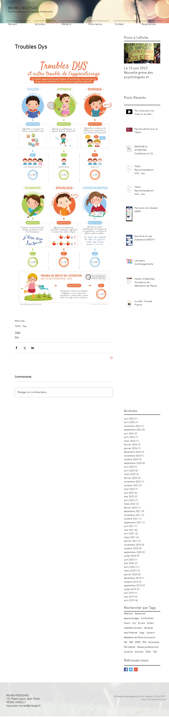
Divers (127, 623)
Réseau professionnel (147, 647)
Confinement (147, 618)
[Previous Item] (129, 53)
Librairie (150, 632)
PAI (125, 642)
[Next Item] (154, 53)
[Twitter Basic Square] (131, 669)
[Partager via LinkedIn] (32, 347)
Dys (25, 326)
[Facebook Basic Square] (126, 669)
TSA (155, 652)
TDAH (18, 326)
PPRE (137, 642)
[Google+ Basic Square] (136, 669)
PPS (144, 642)
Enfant (150, 623)
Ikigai (141, 632)
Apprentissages (131, 618)
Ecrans (141, 623)
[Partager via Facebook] (16, 347)
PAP (131, 642)
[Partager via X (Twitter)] (24, 347)
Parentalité (153, 642)
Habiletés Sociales (133, 628)
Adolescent (140, 613)
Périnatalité (129, 647)
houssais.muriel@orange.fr (23, 706)
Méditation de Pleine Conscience (139, 637)
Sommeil (139, 652)
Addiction (128, 613)
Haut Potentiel (130, 632)
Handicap (148, 628)
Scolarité (128, 652)
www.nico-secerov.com (153, 699)
